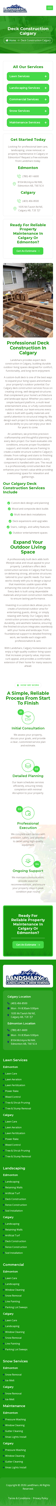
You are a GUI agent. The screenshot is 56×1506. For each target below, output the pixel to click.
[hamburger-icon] (49, 8)
